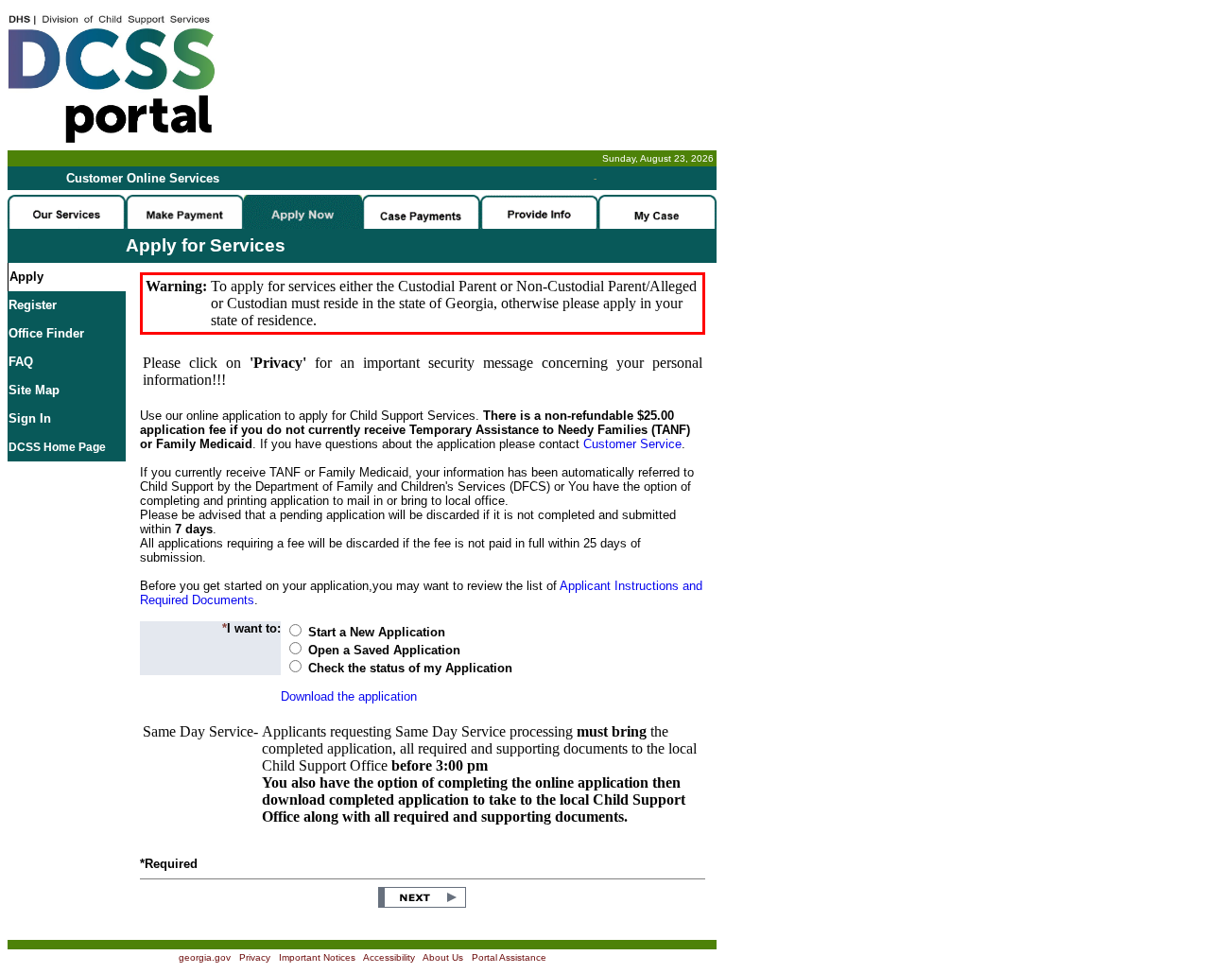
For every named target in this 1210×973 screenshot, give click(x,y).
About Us (443, 957)
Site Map (34, 390)
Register (33, 305)
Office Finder (46, 333)
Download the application (349, 696)
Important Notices (317, 957)
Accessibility (389, 957)
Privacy (254, 957)
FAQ (21, 362)
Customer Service (632, 444)
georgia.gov (205, 957)
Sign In (30, 418)
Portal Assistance (509, 957)
